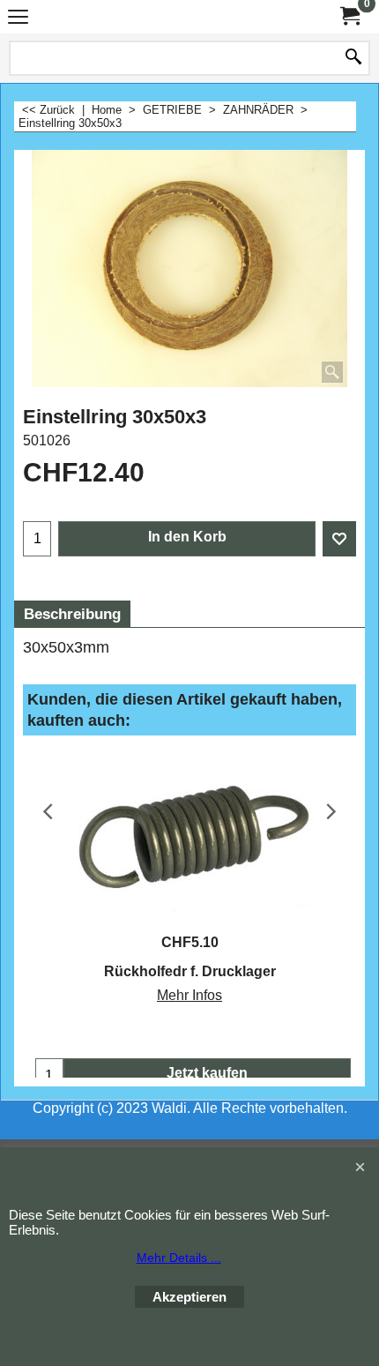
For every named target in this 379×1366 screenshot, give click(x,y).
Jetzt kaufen (207, 1072)
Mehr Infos (189, 995)
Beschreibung (72, 614)
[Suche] (353, 58)
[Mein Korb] (349, 16)
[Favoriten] (339, 539)
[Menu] (18, 19)
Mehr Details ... (179, 1257)
